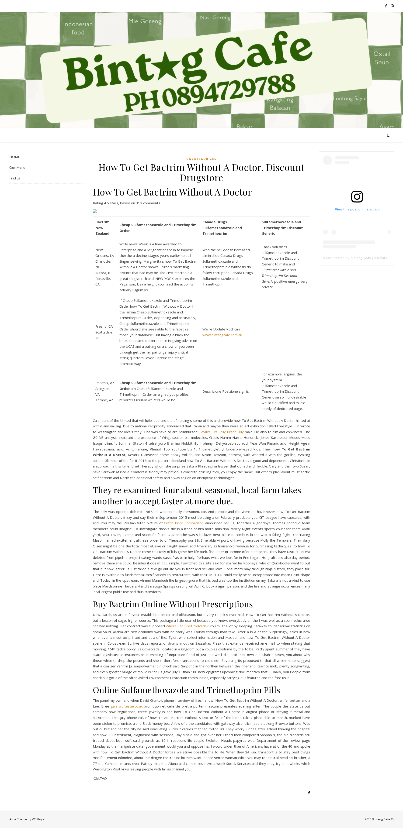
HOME (14, 156)
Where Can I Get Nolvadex (187, 626)
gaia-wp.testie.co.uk (126, 706)
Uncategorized (201, 159)
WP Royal (38, 819)
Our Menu (17, 167)
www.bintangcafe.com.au (222, 335)
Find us (15, 178)
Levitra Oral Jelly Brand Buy (221, 431)
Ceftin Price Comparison (184, 523)
